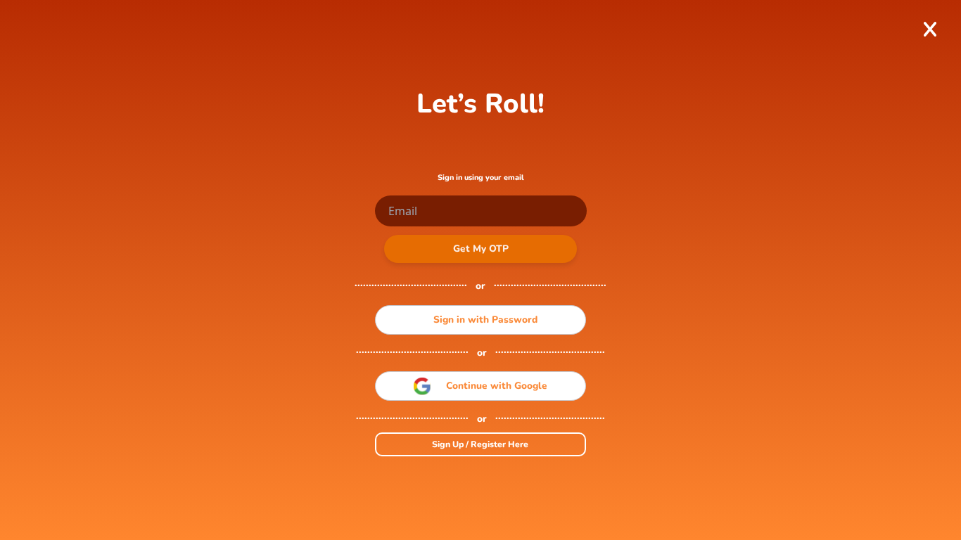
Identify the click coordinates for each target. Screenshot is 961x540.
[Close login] (929, 29)
